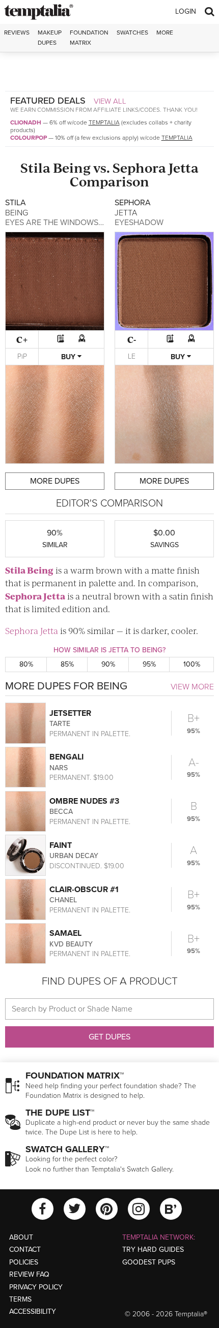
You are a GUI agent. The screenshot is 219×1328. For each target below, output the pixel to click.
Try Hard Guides (153, 1249)
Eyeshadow (139, 222)
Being (72, 167)
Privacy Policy (36, 1287)
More (164, 32)
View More (192, 687)
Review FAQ (29, 1274)
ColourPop (28, 137)
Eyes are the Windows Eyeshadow (77, 222)
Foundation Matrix (89, 37)
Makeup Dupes (50, 37)
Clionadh (25, 122)
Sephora (139, 167)
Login (185, 11)
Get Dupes (109, 1037)
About (21, 1237)
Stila (35, 167)
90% (108, 664)
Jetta (184, 167)
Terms (20, 1299)
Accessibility (32, 1311)
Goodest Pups (148, 1262)
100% (191, 664)
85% (67, 664)
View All (110, 101)
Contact (25, 1249)
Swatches (132, 32)
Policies (23, 1262)
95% (149, 664)
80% (26, 664)
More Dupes (54, 481)
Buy (69, 357)
